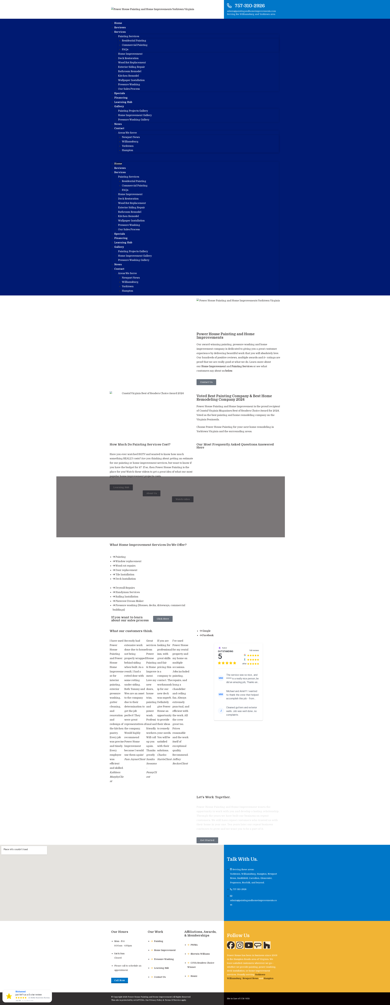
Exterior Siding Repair (131, 67)
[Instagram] (240, 945)
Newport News (131, 137)
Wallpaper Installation (131, 80)
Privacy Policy (155, 1000)
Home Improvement (130, 54)
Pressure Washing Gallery (133, 119)
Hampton (127, 150)
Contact (119, 128)
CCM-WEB (245, 999)
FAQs (125, 49)
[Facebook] (231, 945)
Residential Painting (134, 40)
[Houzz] (267, 945)
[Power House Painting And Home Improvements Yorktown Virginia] (258, 945)
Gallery (119, 106)
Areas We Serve (127, 132)
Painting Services (128, 36)
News (118, 264)
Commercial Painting (134, 45)
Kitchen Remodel (128, 75)
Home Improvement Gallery (135, 115)
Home (118, 163)
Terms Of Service (173, 1000)
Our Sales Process (129, 89)
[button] (195, 157)
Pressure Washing (129, 84)
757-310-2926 (250, 5)
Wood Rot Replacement (132, 62)
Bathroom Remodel (129, 71)
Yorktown (128, 146)
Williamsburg (130, 141)
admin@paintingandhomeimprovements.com (251, 11)
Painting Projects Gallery (133, 111)
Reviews (120, 168)
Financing (121, 238)
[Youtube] (249, 945)
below (228, 370)
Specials (119, 234)
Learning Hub (123, 242)
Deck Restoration (128, 58)
